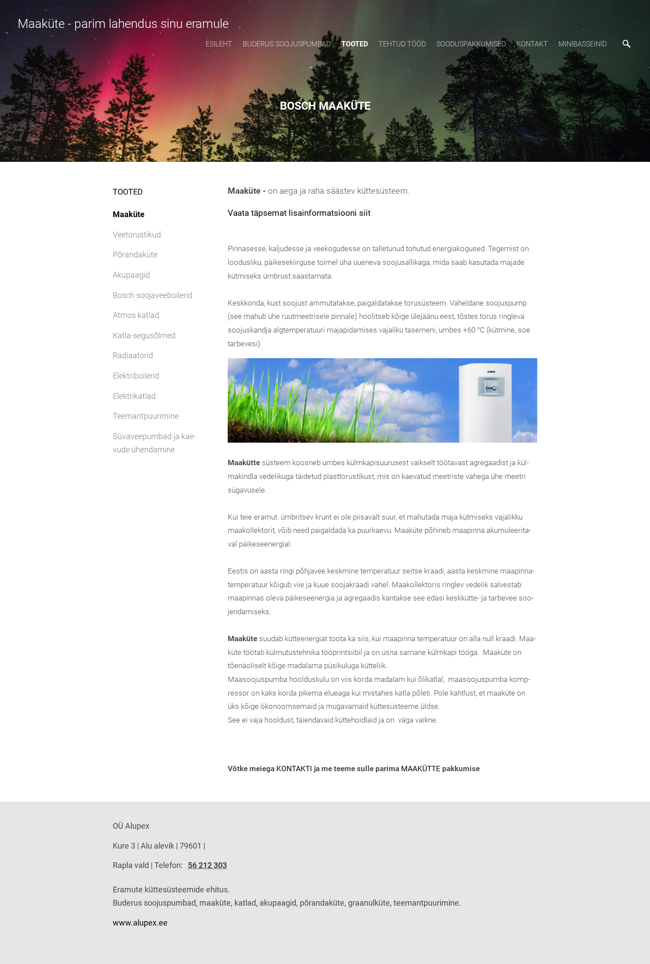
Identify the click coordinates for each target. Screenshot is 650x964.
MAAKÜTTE (420, 768)
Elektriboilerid (136, 375)
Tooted (354, 44)
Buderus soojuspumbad (287, 44)
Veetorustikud (137, 234)
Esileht (219, 44)
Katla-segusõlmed (144, 335)
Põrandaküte (135, 254)
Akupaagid (131, 274)
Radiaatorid (133, 355)
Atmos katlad (136, 315)
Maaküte (129, 214)
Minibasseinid (582, 44)
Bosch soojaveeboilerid (152, 295)
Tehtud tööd (402, 44)
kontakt (532, 44)
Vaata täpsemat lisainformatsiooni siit (301, 213)
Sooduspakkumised (471, 44)
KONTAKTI (294, 768)
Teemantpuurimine (146, 416)
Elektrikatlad (134, 396)
